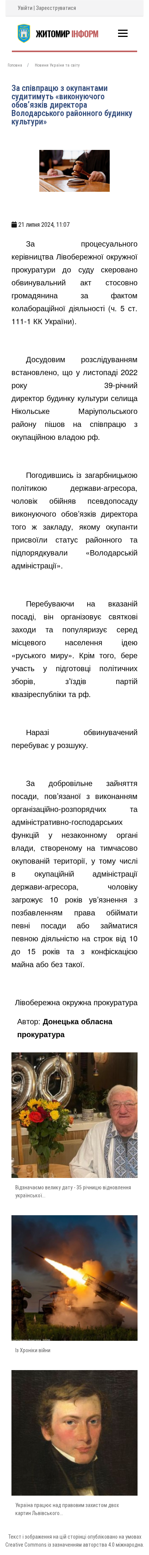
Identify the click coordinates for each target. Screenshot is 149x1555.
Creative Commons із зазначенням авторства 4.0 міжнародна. (74, 1545)
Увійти (25, 8)
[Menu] (122, 33)
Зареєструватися (56, 8)
